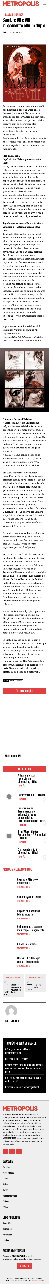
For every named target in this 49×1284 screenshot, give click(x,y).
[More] (29, 38)
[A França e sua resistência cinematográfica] (9, 780)
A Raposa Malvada (27, 944)
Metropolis (7, 32)
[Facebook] (5, 38)
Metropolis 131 (13, 756)
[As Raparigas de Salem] (9, 898)
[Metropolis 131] (24, 724)
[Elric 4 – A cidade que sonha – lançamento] (9, 961)
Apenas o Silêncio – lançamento (27, 881)
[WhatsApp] (23, 38)
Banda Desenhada (23, 887)
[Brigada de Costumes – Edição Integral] (9, 914)
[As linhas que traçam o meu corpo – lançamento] (9, 930)
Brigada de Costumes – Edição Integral (29, 912)
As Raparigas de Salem (29, 897)
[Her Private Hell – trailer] (9, 797)
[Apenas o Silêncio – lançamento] (9, 883)
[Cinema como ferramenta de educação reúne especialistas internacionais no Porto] (9, 813)
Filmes (22, 825)
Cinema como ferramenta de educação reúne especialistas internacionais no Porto (31, 814)
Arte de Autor (16, 680)
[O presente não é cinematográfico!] (9, 853)
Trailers (22, 799)
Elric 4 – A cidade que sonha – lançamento (28, 959)
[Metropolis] (11, 1011)
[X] (11, 38)
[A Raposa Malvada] (9, 946)
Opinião (22, 786)
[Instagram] (12, 1151)
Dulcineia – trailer (38, 985)
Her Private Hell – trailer (31, 795)
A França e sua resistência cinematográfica (27, 778)
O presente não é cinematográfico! (28, 851)
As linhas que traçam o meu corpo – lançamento (30, 928)
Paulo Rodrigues (37, 1280)
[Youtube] (19, 1151)
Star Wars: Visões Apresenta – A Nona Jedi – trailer (32, 835)
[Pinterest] (17, 38)
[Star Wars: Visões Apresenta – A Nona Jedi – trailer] (9, 836)
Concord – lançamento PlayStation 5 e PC (16, 988)
